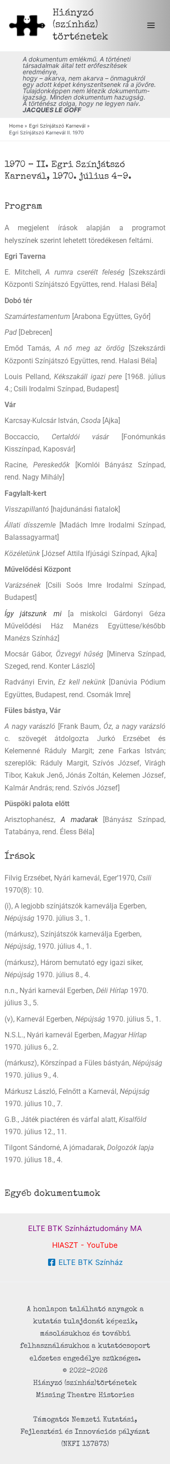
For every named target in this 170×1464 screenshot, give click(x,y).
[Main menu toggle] (151, 25)
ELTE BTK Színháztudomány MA (85, 1228)
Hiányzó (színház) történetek (80, 25)
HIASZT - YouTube (85, 1245)
